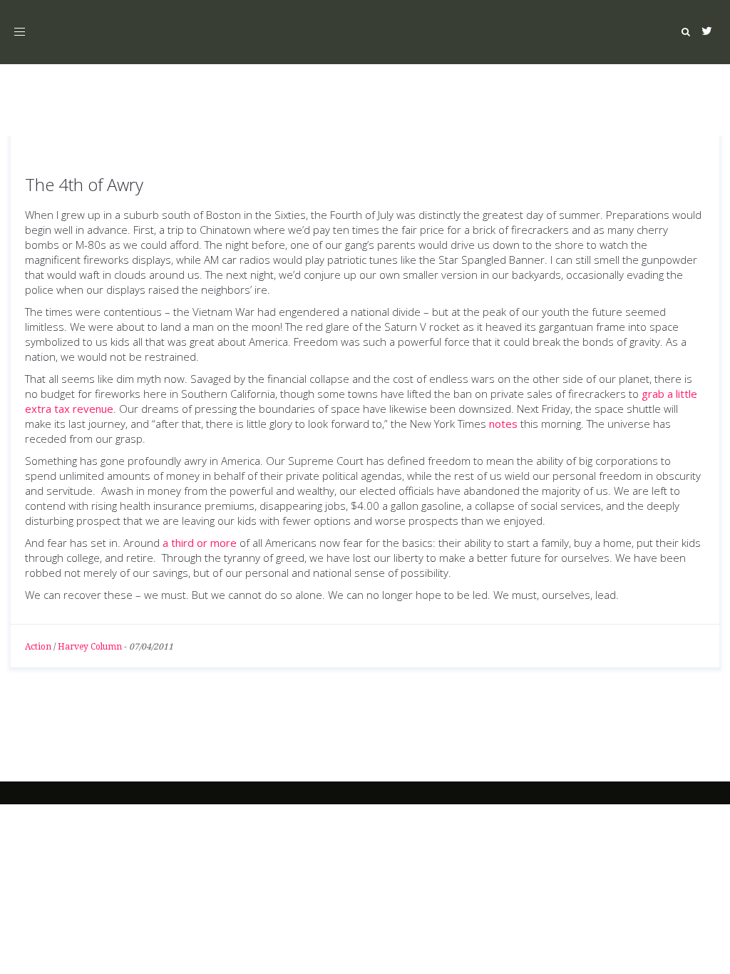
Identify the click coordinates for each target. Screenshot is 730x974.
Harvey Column (90, 647)
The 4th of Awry (84, 184)
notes (503, 423)
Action (38, 647)
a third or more (200, 542)
